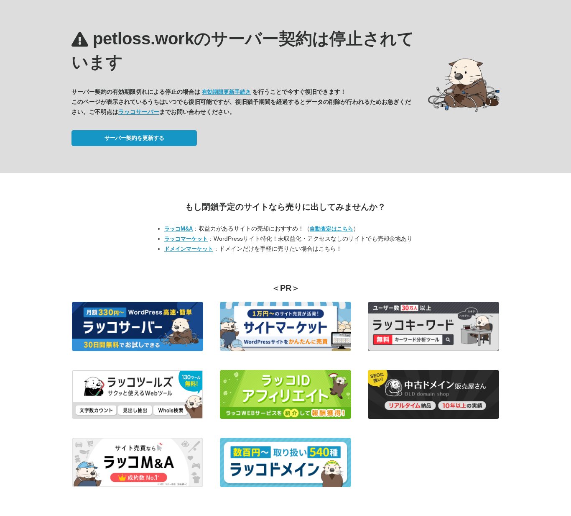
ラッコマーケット (186, 239)
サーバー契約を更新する (134, 138)
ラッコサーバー (138, 111)
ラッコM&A (178, 229)
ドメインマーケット (188, 249)
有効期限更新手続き (226, 92)
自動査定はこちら (331, 229)
